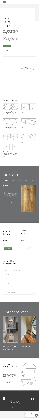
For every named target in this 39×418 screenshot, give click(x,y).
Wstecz (6, 14)
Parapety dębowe (12, 402)
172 (26, 248)
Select (13, 180)
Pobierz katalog (29, 415)
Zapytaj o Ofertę (7, 46)
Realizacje (25, 400)
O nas (17, 407)
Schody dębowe (12, 401)
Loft (32, 180)
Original (19, 180)
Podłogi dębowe (12, 400)
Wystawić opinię (7, 248)
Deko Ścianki (11, 403)
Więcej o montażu (8, 382)
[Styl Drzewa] (5, 2)
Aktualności (18, 400)
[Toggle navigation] (35, 1)
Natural (26, 180)
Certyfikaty (7, 50)
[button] (31, 312)
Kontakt (17, 401)
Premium (6, 180)
